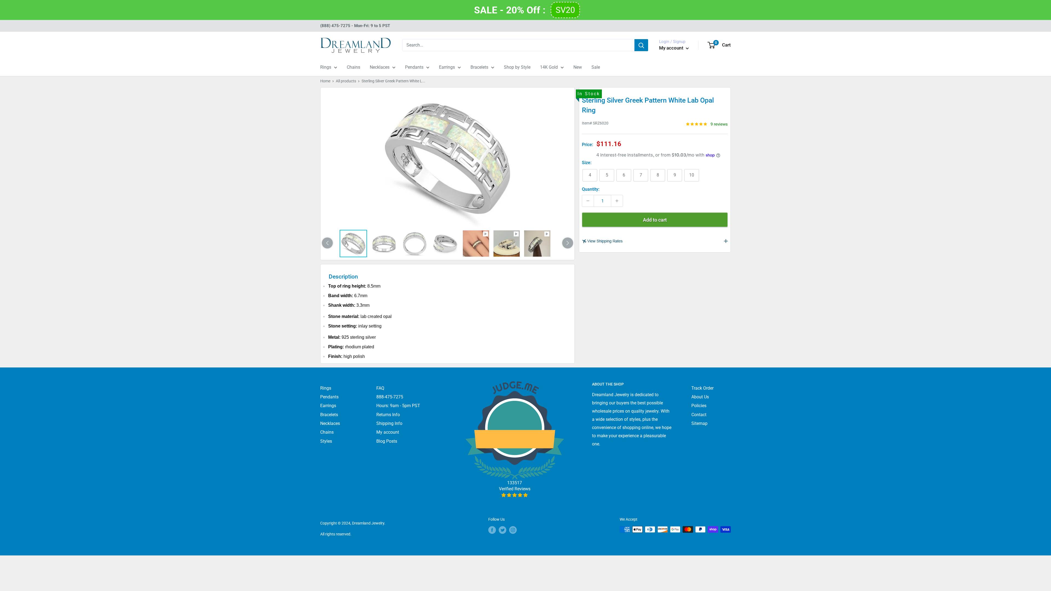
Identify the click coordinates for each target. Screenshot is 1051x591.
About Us (700, 396)
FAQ (380, 388)
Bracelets (479, 67)
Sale (595, 67)
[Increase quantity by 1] (617, 201)
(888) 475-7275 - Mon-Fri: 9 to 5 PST (355, 25)
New (577, 67)
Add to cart (655, 220)
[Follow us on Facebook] (492, 530)
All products (346, 81)
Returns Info (388, 414)
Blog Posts (386, 441)
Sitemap (699, 423)
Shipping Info (389, 423)
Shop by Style (517, 67)
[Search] (641, 45)
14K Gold (549, 67)
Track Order (702, 388)
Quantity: (590, 189)
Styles (326, 441)
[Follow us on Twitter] (502, 530)
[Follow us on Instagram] (513, 530)
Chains (353, 67)
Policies (698, 405)
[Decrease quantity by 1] (588, 201)
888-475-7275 (389, 396)
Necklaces (379, 67)
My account (672, 48)
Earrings (447, 67)
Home (325, 81)
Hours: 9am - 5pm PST (398, 405)
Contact (698, 414)
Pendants (414, 67)
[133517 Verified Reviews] (514, 495)
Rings (325, 67)
